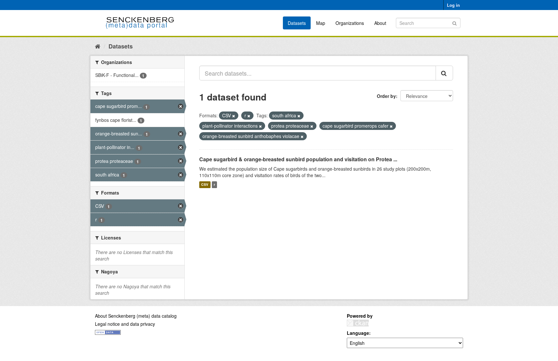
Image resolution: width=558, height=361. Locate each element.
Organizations (350, 23)
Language (358, 333)
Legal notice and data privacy (125, 324)
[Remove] (233, 115)
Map (320, 23)
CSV (204, 184)
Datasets (297, 23)
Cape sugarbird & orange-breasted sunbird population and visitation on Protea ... (298, 159)
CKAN (358, 323)
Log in (453, 5)
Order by (386, 96)
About (380, 23)
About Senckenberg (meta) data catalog (136, 316)
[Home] (97, 46)
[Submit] (454, 22)
